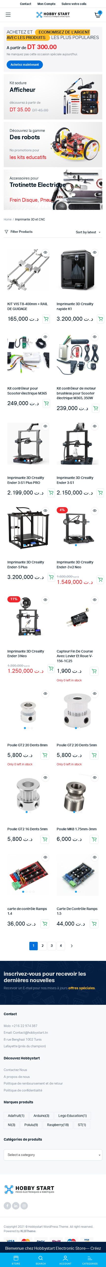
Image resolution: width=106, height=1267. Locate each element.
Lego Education (72, 1116)
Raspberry (58, 1125)
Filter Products (22, 232)
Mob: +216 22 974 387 (20, 1026)
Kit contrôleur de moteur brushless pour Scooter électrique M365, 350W (76, 393)
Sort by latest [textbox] (86, 232)
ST (82, 1125)
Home (8, 219)
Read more (100, 579)
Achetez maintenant (25, 64)
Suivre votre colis (74, 3)
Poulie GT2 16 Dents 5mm (27, 829)
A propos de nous (17, 1077)
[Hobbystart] (53, 15)
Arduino (42, 1116)
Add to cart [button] (46, 319)
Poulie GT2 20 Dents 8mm (27, 745)
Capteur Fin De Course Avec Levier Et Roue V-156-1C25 (75, 656)
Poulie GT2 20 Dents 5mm (77, 745)
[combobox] (88, 232)
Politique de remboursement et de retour (33, 1083)
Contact (26, 3)
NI (11, 1125)
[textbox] (21, 1154)
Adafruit (16, 1116)
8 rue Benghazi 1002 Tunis (23, 1039)
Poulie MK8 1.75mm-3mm (77, 829)
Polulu (31, 1125)
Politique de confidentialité (23, 1090)
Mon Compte (46, 3)
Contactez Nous (15, 1070)
